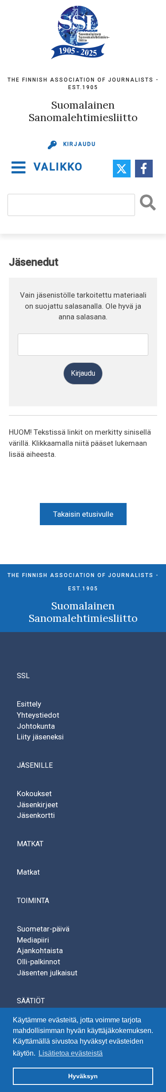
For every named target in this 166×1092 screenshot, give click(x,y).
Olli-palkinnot (38, 961)
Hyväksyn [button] (83, 1076)
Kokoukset (34, 793)
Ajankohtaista (40, 950)
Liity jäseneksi (40, 736)
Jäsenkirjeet (37, 804)
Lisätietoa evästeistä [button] (71, 1053)
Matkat (28, 872)
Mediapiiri (33, 939)
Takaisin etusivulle (83, 514)
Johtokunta (36, 726)
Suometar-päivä (43, 928)
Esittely (29, 703)
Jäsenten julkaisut (47, 972)
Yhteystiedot (38, 715)
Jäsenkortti (36, 815)
